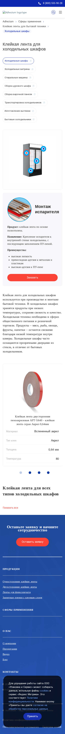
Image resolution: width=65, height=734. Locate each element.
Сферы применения (18, 610)
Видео (6, 654)
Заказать (32, 277)
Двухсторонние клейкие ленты (20, 587)
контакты (10, 672)
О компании (9, 643)
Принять (32, 716)
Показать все (10, 507)
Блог (5, 659)
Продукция (11, 569)
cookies (44, 690)
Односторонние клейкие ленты (20, 581)
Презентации (10, 649)
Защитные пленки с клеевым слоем (22, 597)
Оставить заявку (32, 541)
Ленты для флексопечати (17, 592)
